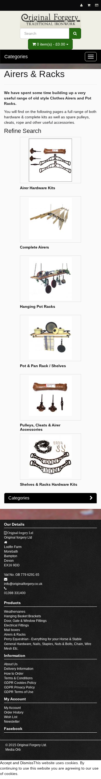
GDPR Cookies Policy (20, 683)
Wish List (10, 717)
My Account (12, 708)
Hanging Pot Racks (37, 306)
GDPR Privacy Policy (19, 687)
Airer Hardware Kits (37, 188)
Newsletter (12, 721)
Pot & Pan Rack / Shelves (43, 366)
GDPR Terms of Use (18, 692)
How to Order (13, 673)
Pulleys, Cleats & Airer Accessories (40, 427)
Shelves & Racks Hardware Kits (48, 484)
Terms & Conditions (18, 678)
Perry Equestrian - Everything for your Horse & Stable (43, 639)
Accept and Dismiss (16, 763)
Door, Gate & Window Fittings (25, 621)
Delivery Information (18, 669)
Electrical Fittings (16, 625)
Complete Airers (34, 247)
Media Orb (13, 750)
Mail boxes (12, 630)
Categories (18, 498)
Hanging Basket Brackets (22, 616)
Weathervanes (14, 611)
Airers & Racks (15, 634)
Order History (13, 712)
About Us (11, 664)
